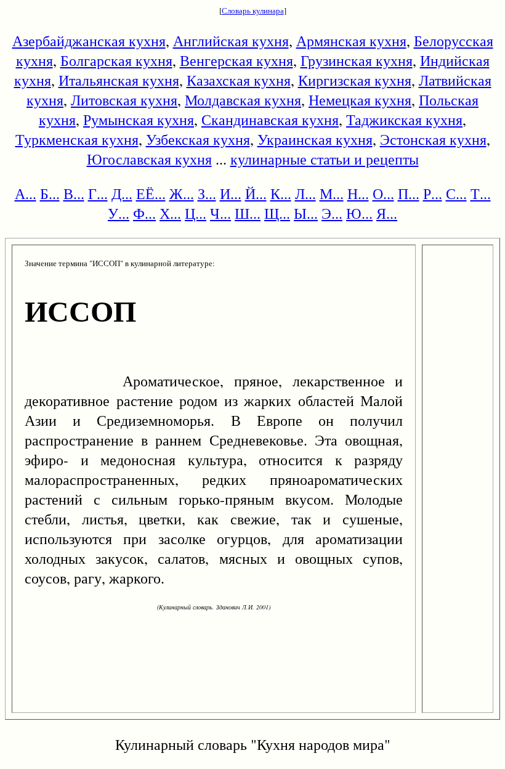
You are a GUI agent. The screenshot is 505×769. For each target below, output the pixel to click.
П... (408, 193)
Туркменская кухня (77, 139)
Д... (121, 193)
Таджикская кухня (404, 119)
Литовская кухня (124, 100)
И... (230, 193)
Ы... (306, 213)
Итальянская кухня (119, 80)
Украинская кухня (315, 139)
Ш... (248, 213)
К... (280, 193)
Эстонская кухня (433, 139)
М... (332, 193)
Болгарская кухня (116, 60)
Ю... (359, 213)
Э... (331, 213)
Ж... (181, 193)
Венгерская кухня (236, 60)
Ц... (195, 213)
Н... (358, 193)
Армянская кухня (351, 41)
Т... (481, 193)
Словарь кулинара (253, 10)
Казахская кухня (239, 80)
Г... (98, 193)
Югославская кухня (149, 159)
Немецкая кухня (360, 100)
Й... (256, 193)
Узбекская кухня (198, 139)
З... (207, 193)
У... (118, 213)
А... (25, 193)
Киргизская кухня (354, 80)
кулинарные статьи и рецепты (324, 159)
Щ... (277, 213)
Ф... (144, 213)
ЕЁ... (151, 193)
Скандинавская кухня (270, 119)
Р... (432, 193)
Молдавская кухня (243, 100)
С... (456, 193)
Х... (170, 213)
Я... (386, 213)
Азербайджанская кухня (89, 41)
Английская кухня (231, 41)
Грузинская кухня (357, 60)
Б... (50, 193)
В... (73, 193)
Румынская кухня (138, 119)
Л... (305, 193)
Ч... (220, 213)
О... (383, 193)
